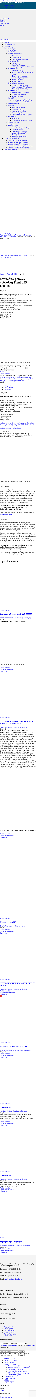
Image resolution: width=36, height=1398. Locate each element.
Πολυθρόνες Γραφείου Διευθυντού (23, 67)
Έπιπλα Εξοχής (13, 68)
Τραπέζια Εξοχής (17, 79)
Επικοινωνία (8, 1336)
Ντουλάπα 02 (5, 1107)
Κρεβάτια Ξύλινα (17, 109)
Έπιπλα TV (11, 52)
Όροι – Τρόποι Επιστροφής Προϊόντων (20, 146)
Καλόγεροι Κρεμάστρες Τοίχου (22, 120)
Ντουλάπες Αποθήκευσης (8, 237)
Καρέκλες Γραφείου (18, 65)
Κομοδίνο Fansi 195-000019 (9, 274)
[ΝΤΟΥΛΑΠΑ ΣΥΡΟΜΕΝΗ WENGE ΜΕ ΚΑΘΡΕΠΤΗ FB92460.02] (18, 716)
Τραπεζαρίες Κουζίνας (19, 135)
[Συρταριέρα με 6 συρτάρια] (18, 1236)
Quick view (3, 671)
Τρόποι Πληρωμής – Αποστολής (18, 142)
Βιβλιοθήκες (12, 50)
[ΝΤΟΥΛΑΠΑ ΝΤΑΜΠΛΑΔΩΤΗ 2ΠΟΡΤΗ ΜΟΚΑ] (18, 977)
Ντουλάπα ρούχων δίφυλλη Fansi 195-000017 (15, 255)
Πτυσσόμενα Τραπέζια (19, 131)
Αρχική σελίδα (5, 235)
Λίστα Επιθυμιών (9, 1330)
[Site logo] (14, 16)
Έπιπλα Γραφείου (13, 61)
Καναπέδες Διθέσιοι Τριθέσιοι (21, 102)
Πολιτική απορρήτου (10, 1334)
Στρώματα (11, 124)
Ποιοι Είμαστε (8, 1329)
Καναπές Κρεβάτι (13, 104)
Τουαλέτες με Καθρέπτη (20, 89)
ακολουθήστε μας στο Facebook (10, 428)
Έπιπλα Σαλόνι (13, 90)
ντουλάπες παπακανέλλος (16, 381)
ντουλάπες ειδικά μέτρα (13, 379)
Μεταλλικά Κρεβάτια (19, 111)
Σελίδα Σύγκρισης (10, 1332)
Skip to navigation (6, 1)
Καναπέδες (11, 98)
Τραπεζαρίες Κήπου (18, 81)
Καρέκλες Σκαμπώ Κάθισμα (21, 128)
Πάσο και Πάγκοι (17, 129)
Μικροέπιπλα (12, 116)
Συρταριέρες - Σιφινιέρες (22, 618)
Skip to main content (18, 1)
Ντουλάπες (15, 56)
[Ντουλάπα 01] (18, 1170)
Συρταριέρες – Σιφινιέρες (20, 59)
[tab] (7, 386)
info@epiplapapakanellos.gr (13, 1279)
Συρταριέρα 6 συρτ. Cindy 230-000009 (16, 614)
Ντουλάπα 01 (5, 1175)
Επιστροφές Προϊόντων (15, 1369)
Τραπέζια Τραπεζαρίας (19, 136)
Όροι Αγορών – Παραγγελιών (17, 140)
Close (2, 1387)
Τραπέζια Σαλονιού (18, 96)
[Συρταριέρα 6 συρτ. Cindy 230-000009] (18, 608)
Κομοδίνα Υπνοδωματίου (20, 85)
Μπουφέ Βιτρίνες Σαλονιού (21, 93)
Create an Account (6, 1397)
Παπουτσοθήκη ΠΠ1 (8, 922)
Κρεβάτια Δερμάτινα (18, 107)
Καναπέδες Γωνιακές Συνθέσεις (22, 100)
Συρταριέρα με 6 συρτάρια (11, 1242)
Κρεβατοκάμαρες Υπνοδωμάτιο (22, 87)
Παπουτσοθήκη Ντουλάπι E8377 (13, 1046)
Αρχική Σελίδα (9, 1327)
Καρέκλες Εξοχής (17, 71)
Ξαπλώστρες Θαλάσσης (19, 76)
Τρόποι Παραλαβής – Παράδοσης (19, 144)
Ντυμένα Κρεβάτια (18, 113)
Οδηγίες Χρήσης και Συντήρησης (18, 147)
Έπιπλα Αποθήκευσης (15, 53)
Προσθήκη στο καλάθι (7, 370)
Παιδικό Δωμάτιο (13, 122)
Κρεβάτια (11, 105)
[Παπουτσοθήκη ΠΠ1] (18, 877)
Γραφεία (14, 63)
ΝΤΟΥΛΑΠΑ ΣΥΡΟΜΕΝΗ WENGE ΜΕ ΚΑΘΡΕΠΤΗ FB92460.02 (17, 722)
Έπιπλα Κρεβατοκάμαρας (16, 83)
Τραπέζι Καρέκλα (13, 125)
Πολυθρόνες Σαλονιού (19, 94)
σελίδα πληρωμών (6, 514)
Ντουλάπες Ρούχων (6, 727)
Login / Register (9, 1382)
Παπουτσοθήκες (17, 57)
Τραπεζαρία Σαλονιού (19, 133)
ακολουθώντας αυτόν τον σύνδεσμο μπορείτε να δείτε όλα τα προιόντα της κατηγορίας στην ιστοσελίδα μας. (17, 424)
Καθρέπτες (15, 118)
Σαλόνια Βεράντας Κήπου (20, 78)
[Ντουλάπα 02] (18, 1102)
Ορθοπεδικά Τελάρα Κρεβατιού (22, 114)
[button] (7, 669)
